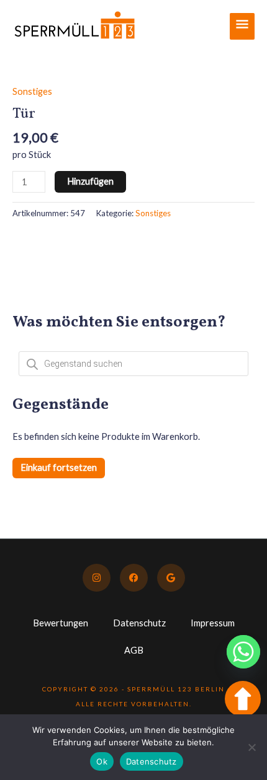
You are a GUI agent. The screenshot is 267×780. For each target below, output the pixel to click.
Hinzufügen (90, 181)
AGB (133, 650)
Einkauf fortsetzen (58, 467)
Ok (101, 761)
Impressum (213, 623)
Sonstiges (32, 91)
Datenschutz (139, 623)
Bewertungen (60, 623)
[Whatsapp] (243, 651)
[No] (251, 747)
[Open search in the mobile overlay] (133, 363)
